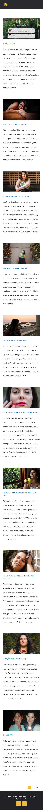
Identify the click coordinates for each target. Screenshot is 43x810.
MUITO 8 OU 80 (9, 44)
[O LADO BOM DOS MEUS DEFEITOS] (21, 181)
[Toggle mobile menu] (39, 5)
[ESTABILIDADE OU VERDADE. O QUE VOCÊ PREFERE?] (21, 560)
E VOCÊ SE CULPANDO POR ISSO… (15, 124)
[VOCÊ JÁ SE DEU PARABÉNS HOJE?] (21, 643)
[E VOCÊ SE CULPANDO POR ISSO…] (21, 109)
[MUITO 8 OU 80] (21, 28)
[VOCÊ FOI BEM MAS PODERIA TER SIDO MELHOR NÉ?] (21, 478)
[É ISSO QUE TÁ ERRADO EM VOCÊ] (21, 253)
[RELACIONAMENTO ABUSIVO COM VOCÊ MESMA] (21, 397)
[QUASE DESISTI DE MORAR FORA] (21, 325)
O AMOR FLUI (8, 735)
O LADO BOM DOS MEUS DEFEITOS (16, 196)
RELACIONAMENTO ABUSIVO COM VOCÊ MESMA (20, 412)
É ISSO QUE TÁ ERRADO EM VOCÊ (15, 268)
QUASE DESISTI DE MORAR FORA (15, 340)
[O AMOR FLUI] (21, 720)
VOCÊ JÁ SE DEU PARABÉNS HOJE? (15, 659)
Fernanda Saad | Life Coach (26, 797)
